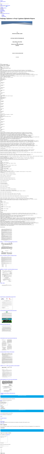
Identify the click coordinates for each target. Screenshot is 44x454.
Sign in (1, 400)
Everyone (2, 406)
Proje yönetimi (4, 16)
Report (1, 421)
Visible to (1, 405)
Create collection (3, 408)
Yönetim (3, 15)
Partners (3, 421)
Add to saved (7, 13)
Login (1, 4)
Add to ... (2, 12)
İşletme (3, 14)
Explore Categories (3, 1)
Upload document (2, 5)
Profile (1, 11)
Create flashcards (7, 5)
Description (3, 402)
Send (4, 453)
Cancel (1, 453)
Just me (2, 407)
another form (8, 434)
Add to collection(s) (3, 13)
